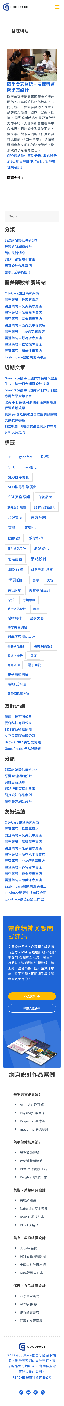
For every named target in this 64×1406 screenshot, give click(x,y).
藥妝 (11, 599)
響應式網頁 (17, 684)
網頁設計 (16, 580)
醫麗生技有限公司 (18, 716)
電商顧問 (13, 665)
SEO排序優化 (18, 477)
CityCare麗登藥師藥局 (22, 293)
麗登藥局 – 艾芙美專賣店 (23, 305)
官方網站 (38, 517)
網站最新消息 (15, 252)
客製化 (30, 527)
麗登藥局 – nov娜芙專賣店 (25, 331)
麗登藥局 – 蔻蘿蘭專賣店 (23, 312)
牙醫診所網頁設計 (18, 246)
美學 (35, 580)
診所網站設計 (16, 609)
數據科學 (36, 538)
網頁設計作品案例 (29, 161)
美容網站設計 (39, 590)
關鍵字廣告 (15, 655)
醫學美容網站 (17, 627)
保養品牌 (45, 496)
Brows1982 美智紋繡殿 (23, 741)
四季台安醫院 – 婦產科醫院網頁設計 (31, 87)
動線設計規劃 (16, 507)
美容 (50, 580)
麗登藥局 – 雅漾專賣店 (22, 299)
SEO (12, 467)
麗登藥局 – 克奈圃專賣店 (23, 318)
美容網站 (14, 590)
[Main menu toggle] (57, 7)
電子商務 (34, 664)
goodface (26, 456)
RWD (45, 456)
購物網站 (15, 618)
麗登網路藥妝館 (18, 693)
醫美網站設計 (16, 646)
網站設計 (39, 558)
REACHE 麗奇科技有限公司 (32, 1377)
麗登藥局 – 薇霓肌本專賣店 (25, 324)
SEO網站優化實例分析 (24, 155)
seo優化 (30, 467)
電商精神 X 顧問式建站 (30, 932)
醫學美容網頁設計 (27, 1094)
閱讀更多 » (15, 177)
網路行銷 (15, 569)
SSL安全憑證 (19, 496)
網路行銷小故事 (42, 569)
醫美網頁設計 (44, 646)
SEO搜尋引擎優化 (22, 486)
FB (9, 457)
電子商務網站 (18, 674)
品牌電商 (15, 517)
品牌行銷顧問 (44, 507)
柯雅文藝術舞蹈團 (18, 729)
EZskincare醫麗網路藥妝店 (26, 357)
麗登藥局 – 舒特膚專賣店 (23, 337)
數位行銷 (14, 538)
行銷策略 (28, 600)
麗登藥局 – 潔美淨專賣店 (23, 350)
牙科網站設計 (16, 548)
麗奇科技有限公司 (18, 722)
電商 (33, 655)
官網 (11, 527)
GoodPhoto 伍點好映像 (23, 748)
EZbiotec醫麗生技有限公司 (25, 892)
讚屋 (36, 609)
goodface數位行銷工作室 (24, 899)
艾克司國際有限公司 (20, 735)
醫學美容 (37, 617)
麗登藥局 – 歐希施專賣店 (23, 344)
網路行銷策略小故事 (20, 259)
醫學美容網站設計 (18, 272)
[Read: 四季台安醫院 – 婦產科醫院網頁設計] (32, 64)
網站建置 (15, 558)
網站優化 (41, 548)
